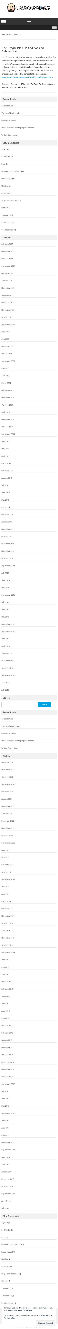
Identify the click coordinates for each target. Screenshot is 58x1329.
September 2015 (8, 595)
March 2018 (6, 507)
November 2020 (7, 398)
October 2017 (7, 536)
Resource (5, 193)
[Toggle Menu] (54, 27)
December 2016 (7, 544)
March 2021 (6, 383)
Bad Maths (5, 157)
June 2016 (5, 580)
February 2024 (7, 273)
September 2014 (8, 631)
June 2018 (5, 493)
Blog (3, 164)
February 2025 (7, 244)
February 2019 (7, 471)
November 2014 (7, 624)
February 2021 (7, 390)
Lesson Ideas (6, 179)
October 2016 (7, 558)
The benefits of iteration (11, 113)
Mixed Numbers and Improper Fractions (17, 128)
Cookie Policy (9, 1318)
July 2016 (5, 573)
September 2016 (8, 566)
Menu (29, 21)
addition (50, 84)
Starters (4, 208)
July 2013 (5, 690)
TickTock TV (36, 84)
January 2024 (6, 281)
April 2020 (5, 412)
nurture (5, 87)
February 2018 (7, 515)
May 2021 (5, 368)
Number (4, 186)
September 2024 (8, 266)
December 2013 (7, 661)
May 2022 (5, 339)
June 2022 (5, 332)
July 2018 (5, 485)
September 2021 (8, 361)
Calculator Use (7, 106)
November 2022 (7, 310)
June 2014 (5, 639)
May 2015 (5, 617)
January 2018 (6, 522)
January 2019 (6, 478)
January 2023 (6, 295)
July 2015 (5, 602)
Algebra (4, 149)
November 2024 (7, 251)
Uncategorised (7, 230)
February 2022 (7, 346)
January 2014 (6, 653)
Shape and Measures (9, 200)
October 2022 (7, 317)
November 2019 (7, 419)
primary (13, 87)
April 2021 (5, 376)
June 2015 (5, 610)
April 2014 (5, 646)
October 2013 (7, 668)
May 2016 (5, 588)
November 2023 (7, 288)
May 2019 (5, 449)
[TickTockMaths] (29, 12)
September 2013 (8, 675)
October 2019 (7, 427)
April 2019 (5, 456)
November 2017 (7, 529)
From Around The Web (20, 84)
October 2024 (7, 259)
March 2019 (6, 463)
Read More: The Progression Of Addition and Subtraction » (27, 77)
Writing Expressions (9, 135)
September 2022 (8, 324)
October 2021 (7, 354)
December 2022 (7, 302)
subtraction (22, 87)
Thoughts (5, 215)
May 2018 (5, 500)
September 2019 (8, 434)
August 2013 (6, 683)
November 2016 (7, 551)
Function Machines (8, 120)
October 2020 (7, 405)
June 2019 (5, 441)
